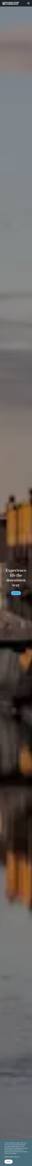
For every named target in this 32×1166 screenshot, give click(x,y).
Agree (8, 1161)
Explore (16, 593)
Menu (28, 3)
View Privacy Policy (11, 1157)
